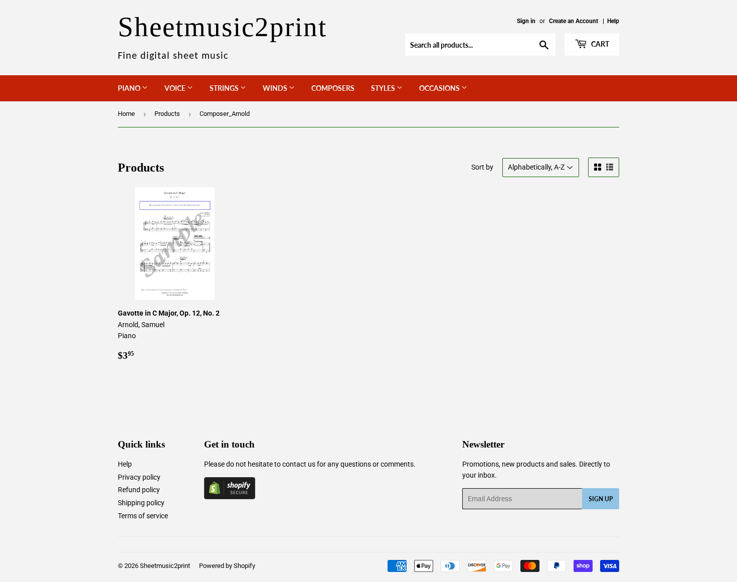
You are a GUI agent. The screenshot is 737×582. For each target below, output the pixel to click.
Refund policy (139, 490)
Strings (225, 88)
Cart (599, 44)
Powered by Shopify (227, 565)
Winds (276, 88)
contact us (298, 464)
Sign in (526, 21)
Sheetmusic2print (165, 565)
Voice (175, 88)
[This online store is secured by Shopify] (229, 497)
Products (167, 113)
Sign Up (601, 499)
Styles (384, 88)
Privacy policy (139, 477)
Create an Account (573, 21)
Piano (130, 88)
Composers (332, 88)
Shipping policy (141, 503)
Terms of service (143, 516)
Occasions (440, 88)
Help (613, 21)
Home (126, 113)
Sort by (482, 167)
